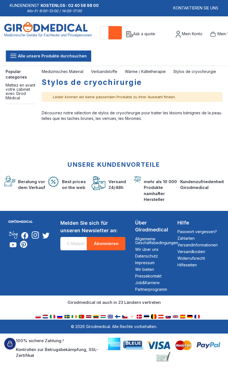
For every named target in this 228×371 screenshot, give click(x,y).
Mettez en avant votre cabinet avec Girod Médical (20, 91)
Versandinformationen (197, 245)
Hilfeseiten (187, 265)
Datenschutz (146, 256)
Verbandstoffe (104, 71)
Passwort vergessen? (197, 231)
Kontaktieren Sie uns (195, 8)
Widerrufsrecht (191, 258)
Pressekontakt (148, 276)
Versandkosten (191, 251)
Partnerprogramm (151, 289)
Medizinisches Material (63, 71)
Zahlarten (186, 238)
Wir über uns (146, 249)
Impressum (145, 262)
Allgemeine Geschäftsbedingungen (156, 240)
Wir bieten (144, 269)
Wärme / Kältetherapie (146, 71)
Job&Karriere (147, 282)
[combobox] (111, 32)
